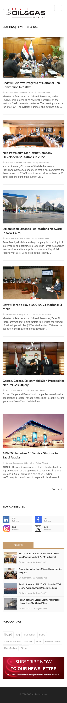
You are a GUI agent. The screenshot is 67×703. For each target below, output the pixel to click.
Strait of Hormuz (12, 642)
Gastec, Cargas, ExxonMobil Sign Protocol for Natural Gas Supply (33, 383)
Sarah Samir (45, 93)
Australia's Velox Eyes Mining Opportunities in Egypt (40, 571)
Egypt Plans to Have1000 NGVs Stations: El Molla (32, 307)
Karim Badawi (10, 648)
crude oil (28, 642)
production (29, 635)
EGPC (42, 635)
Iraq (18, 634)
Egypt (8, 634)
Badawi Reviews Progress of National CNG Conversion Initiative (32, 85)
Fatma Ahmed (43, 238)
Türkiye (24, 648)
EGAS (38, 642)
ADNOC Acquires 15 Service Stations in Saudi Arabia (30, 455)
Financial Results (52, 642)
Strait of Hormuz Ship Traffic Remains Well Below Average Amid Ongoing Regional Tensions (40, 588)
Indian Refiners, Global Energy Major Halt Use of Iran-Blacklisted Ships (39, 602)
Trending (18, 545)
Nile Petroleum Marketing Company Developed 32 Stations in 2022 (27, 155)
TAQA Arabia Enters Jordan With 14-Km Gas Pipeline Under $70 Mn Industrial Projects (39, 557)
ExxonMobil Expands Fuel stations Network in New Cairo (32, 231)
